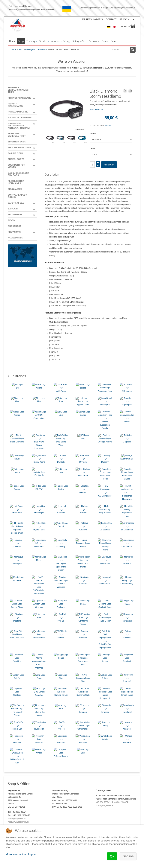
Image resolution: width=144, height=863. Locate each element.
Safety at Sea (16, 203)
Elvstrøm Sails (17, 142)
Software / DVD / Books (17, 196)
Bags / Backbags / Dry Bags (18, 174)
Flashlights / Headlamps (36, 49)
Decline (128, 856)
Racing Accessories (20, 117)
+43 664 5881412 (104, 802)
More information (16, 854)
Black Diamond (96, 109)
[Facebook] (133, 19)
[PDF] (125, 91)
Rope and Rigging (18, 112)
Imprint (32, 854)
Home (13, 49)
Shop (20, 49)
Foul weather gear (19, 147)
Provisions (14, 232)
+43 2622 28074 (120, 802)
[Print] (130, 91)
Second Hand (15, 214)
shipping (108, 125)
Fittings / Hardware (19, 98)
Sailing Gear (15, 153)
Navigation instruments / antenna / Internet (19, 125)
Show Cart (132, 26)
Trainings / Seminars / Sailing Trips (18, 89)
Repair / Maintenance (15, 105)
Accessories (15, 238)
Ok (112, 856)
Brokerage (14, 226)
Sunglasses (15, 189)
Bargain (13, 209)
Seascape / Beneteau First (17, 135)
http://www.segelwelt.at (18, 822)
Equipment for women (16, 166)
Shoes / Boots (16, 159)
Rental (12, 220)
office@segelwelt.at (17, 819)
